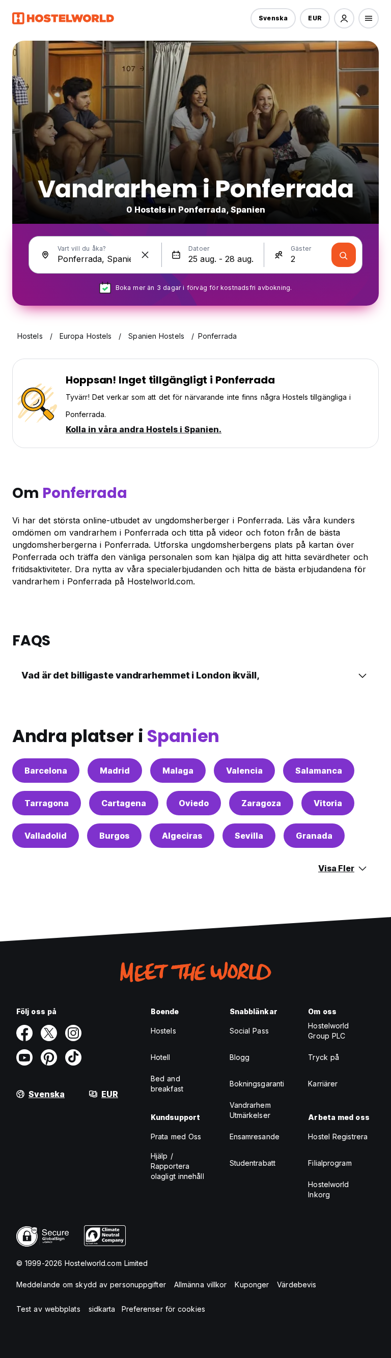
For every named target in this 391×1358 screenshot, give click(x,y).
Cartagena (123, 803)
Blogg (240, 1057)
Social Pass (249, 1030)
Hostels (163, 1030)
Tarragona (46, 803)
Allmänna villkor (200, 1284)
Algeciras (182, 836)
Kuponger (252, 1284)
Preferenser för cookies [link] (163, 1309)
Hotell (161, 1057)
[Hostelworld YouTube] (24, 1057)
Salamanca (318, 770)
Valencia (244, 770)
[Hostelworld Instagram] (73, 1033)
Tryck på (323, 1057)
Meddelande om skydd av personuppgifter (91, 1284)
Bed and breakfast (167, 1083)
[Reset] (145, 255)
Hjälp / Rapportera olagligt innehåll (177, 1166)
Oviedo (194, 803)
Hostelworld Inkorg (328, 1189)
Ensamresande (255, 1136)
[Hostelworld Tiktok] (73, 1057)
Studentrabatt (252, 1163)
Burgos (114, 836)
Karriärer (323, 1083)
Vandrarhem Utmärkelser (250, 1110)
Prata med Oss (176, 1136)
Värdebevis (296, 1284)
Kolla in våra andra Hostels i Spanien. (143, 429)
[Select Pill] (344, 18)
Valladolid (45, 836)
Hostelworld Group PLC (328, 1030)
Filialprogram (329, 1163)
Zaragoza (261, 803)
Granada (314, 836)
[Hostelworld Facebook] (24, 1033)
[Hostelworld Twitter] (49, 1033)
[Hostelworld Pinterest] (49, 1057)
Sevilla (249, 836)
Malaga (177, 770)
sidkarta (102, 1309)
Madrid (115, 770)
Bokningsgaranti (257, 1083)
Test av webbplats (48, 1309)
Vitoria (328, 803)
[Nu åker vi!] (343, 255)
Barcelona (45, 770)
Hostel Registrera (338, 1136)
